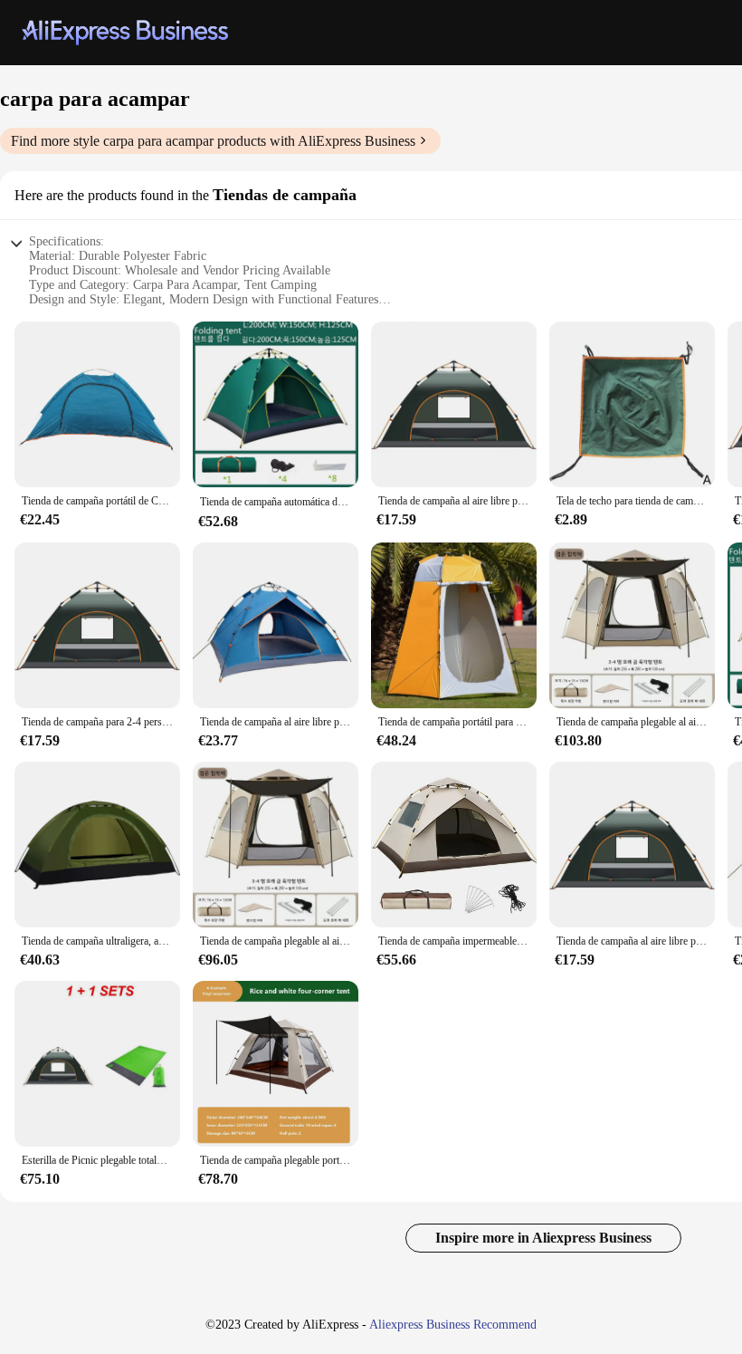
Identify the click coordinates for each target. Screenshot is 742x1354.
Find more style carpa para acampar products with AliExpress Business (213, 141)
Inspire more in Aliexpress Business (543, 1237)
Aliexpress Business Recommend (453, 1324)
